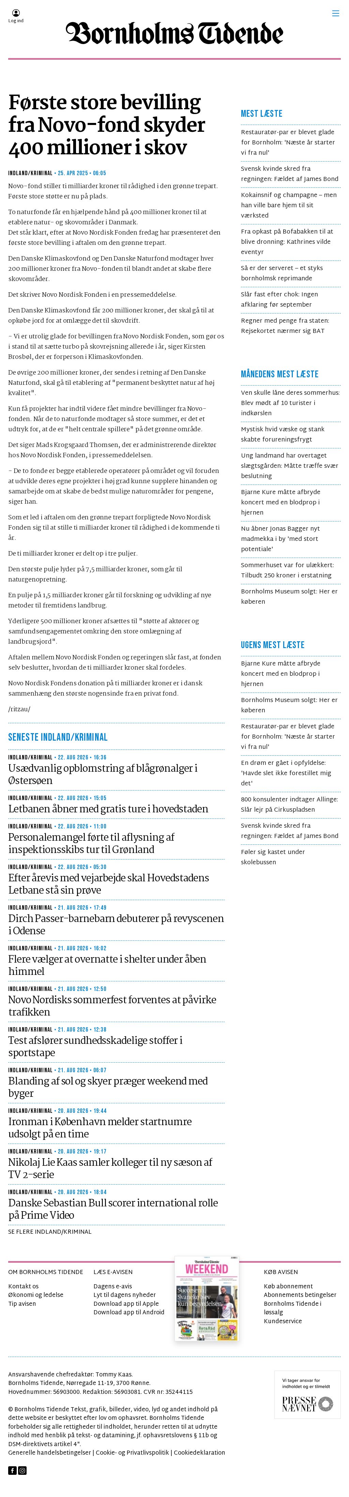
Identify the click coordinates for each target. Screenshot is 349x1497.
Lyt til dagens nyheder (124, 1295)
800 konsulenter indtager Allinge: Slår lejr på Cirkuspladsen (289, 805)
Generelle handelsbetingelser (49, 1453)
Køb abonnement (288, 1287)
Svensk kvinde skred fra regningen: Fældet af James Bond (289, 174)
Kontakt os (23, 1287)
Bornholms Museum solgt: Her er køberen (289, 597)
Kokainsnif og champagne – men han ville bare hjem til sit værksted (289, 206)
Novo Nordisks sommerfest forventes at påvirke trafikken (112, 1006)
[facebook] (12, 1470)
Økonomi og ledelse (35, 1295)
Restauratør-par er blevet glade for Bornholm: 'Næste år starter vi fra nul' (288, 143)
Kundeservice (283, 1321)
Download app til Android (129, 1312)
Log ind (16, 21)
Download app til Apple (126, 1304)
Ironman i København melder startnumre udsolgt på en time (100, 1128)
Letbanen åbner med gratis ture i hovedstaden (108, 809)
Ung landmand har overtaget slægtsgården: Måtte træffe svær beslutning (289, 466)
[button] (336, 13)
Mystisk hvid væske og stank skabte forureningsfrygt (282, 435)
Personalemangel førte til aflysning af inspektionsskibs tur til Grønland (91, 844)
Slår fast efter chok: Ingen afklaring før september (279, 300)
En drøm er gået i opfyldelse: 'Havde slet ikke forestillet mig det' (286, 773)
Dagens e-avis (112, 1287)
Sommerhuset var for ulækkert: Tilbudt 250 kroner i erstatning (287, 571)
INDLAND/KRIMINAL (30, 173)
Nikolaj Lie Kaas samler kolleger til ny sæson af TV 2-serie (110, 1169)
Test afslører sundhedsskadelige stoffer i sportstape (95, 1047)
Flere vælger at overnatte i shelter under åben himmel (107, 966)
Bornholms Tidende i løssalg (292, 1308)
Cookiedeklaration (199, 1453)
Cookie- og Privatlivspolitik (132, 1453)
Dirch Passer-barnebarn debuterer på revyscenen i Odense (116, 925)
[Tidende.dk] (174, 33)
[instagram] (22, 1470)
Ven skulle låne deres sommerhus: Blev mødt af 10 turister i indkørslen (290, 403)
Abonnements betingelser (300, 1295)
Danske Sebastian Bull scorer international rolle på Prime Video (113, 1209)
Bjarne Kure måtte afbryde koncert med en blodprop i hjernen (280, 503)
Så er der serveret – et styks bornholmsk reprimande (282, 273)
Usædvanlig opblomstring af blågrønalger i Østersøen (102, 775)
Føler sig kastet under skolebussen (273, 857)
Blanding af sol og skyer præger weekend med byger (108, 1088)
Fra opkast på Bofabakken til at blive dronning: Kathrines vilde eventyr (287, 242)
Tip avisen (22, 1304)
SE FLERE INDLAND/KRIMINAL (50, 1232)
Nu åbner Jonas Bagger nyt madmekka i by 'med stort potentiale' (280, 539)
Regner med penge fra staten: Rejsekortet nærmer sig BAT (285, 326)
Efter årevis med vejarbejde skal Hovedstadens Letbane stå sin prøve (108, 884)
